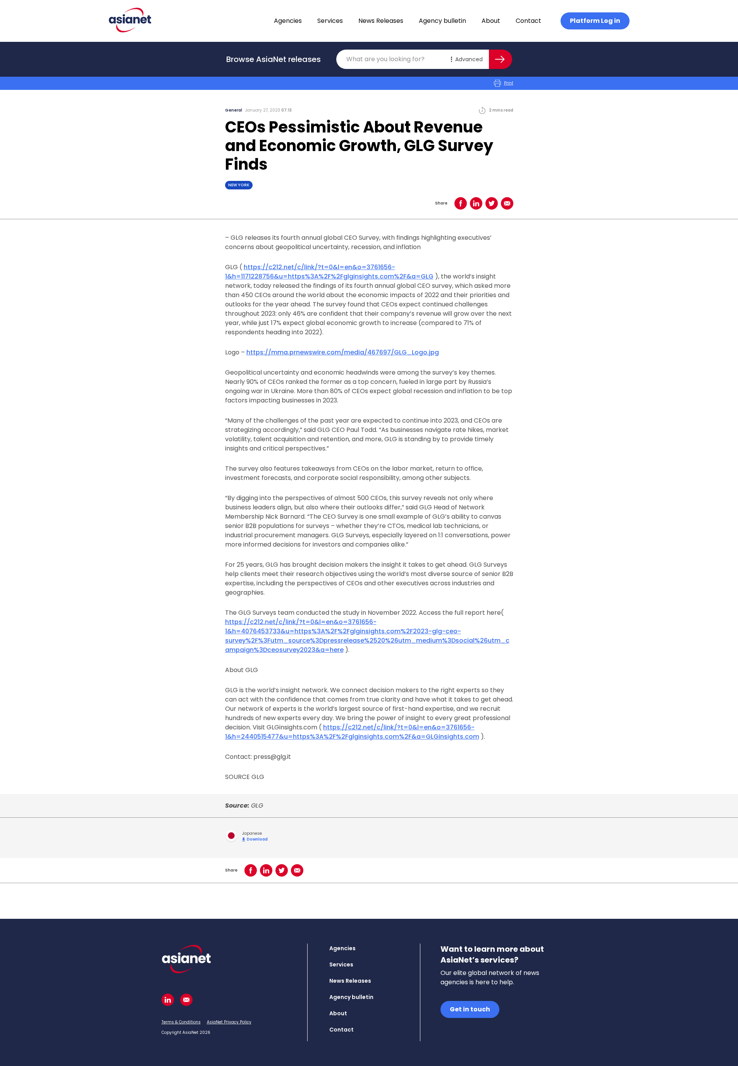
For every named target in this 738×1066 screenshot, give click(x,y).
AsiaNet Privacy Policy (229, 1022)
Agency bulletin (442, 20)
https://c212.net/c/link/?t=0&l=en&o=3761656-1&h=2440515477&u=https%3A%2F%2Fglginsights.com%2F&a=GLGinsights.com (352, 732)
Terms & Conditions (181, 1022)
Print (508, 83)
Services (330, 20)
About (491, 20)
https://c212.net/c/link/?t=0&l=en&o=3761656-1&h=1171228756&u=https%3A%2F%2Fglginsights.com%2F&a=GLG (329, 272)
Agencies (288, 20)
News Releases (380, 20)
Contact (528, 20)
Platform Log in (595, 20)
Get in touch (470, 1009)
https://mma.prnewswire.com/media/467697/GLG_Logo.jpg (342, 352)
